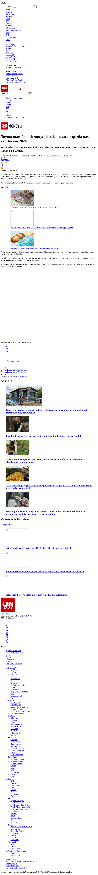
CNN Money (11, 28)
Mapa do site (10, 661)
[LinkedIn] (7, 635)
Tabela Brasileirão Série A (20, 803)
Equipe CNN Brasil (13, 67)
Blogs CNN (10, 59)
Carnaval (14, 783)
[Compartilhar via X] (4, 161)
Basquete (14, 814)
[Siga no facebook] (7, 349)
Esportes (9, 23)
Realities (14, 792)
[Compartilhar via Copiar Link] (10, 161)
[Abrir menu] (3, 2)
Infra (7, 21)
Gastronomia (15, 855)
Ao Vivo (14, 670)
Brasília (13, 735)
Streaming (14, 794)
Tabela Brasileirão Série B (20, 805)
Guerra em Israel (17, 761)
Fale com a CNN (12, 78)
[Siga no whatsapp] (7, 351)
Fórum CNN (10, 57)
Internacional (11, 14)
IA (7, 113)
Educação (9, 53)
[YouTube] (7, 631)
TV (12, 796)
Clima (13, 722)
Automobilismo (16, 818)
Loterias (14, 753)
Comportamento (12, 37)
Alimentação (15, 829)
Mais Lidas (8, 381)
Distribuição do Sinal (14, 80)
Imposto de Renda (17, 748)
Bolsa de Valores (17, 746)
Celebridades (15, 785)
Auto (8, 50)
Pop (7, 33)
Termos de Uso (11, 76)
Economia (9, 26)
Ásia (12, 768)
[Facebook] (7, 628)
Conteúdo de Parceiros (15, 519)
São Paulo (14, 729)
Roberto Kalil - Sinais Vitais (21, 827)
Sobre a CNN (11, 71)
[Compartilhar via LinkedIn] (6, 161)
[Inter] (7, 623)
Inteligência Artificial (14, 30)
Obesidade (15, 840)
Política (8, 9)
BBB (12, 781)
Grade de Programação (14, 653)
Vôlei (13, 816)
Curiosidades (15, 848)
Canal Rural (7, 524)
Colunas (9, 657)
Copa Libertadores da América (22, 809)
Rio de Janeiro (16, 731)
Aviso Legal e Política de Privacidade (20, 861)
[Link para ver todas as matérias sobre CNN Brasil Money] (11, 131)
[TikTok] (7, 640)
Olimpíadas (15, 811)
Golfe (13, 820)
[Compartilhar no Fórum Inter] (2, 168)
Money (8, 104)
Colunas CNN (11, 61)
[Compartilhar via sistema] (2, 165)
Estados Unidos (16, 764)
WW (7, 107)
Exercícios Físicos (17, 831)
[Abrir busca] (35, 7)
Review (9, 48)
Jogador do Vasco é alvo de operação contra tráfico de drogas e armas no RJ (43, 436)
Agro (8, 19)
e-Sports (14, 822)
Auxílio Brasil (16, 726)
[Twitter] (7, 626)
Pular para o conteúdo (14, 98)
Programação (11, 65)
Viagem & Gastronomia (15, 46)
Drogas (13, 837)
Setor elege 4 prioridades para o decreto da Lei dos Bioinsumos (36, 595)
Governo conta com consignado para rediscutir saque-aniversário (35, 248)
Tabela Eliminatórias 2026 (20, 807)
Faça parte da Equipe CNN (16, 82)
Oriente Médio (16, 772)
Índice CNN (15, 703)
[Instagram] (7, 633)
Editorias (11, 668)
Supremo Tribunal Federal (20, 711)
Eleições (9, 12)
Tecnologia (10, 44)
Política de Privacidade (14, 74)
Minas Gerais (16, 733)
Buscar (8, 7)
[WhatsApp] (7, 643)
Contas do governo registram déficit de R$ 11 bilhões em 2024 (34, 207)
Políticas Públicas (17, 713)
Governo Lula (16, 705)
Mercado (14, 740)
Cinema (13, 787)
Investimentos (16, 742)
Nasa (12, 844)
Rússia (13, 774)
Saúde (8, 40)
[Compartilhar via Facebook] (2, 161)
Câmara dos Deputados (19, 707)
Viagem (13, 853)
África (13, 770)
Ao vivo (9, 100)
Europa (13, 766)
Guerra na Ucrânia (17, 759)
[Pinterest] (7, 638)
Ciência (8, 42)
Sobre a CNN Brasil (13, 859)
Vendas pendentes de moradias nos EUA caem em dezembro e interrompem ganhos (42, 228)
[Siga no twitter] (7, 347)
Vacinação (14, 833)
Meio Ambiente (16, 724)
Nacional (9, 16)
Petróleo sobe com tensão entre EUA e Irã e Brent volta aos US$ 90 (38, 548)
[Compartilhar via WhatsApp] (8, 161)
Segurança (14, 720)
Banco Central (16, 744)
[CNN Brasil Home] (14, 91)
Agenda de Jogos (17, 801)
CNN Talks (10, 55)
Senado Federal (16, 709)
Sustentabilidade (17, 755)
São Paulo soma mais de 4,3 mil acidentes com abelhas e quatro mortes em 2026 (45, 571)
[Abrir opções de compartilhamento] (5, 163)
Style (8, 35)
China (13, 776)
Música (13, 790)
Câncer (13, 835)
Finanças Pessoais (17, 750)
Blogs (8, 655)
